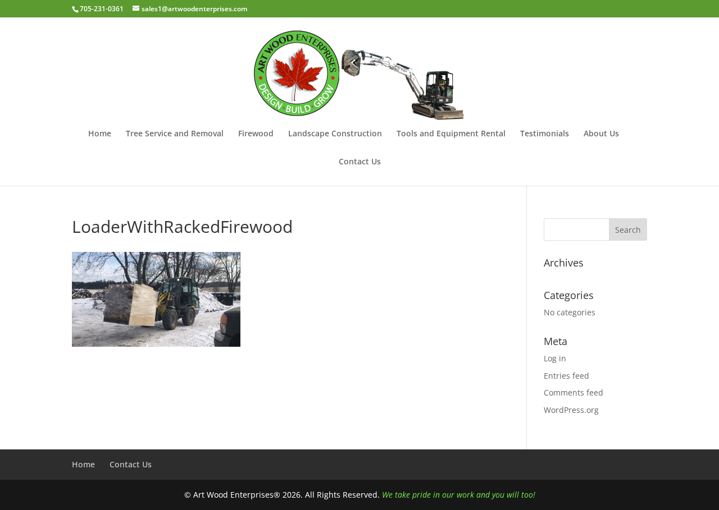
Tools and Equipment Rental (451, 134)
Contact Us (360, 162)
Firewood (256, 134)
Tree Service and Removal (175, 134)
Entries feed (566, 375)
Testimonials (544, 134)
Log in (555, 358)
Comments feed (573, 392)
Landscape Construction (335, 134)
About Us (601, 134)
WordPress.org (571, 410)
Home (99, 134)
